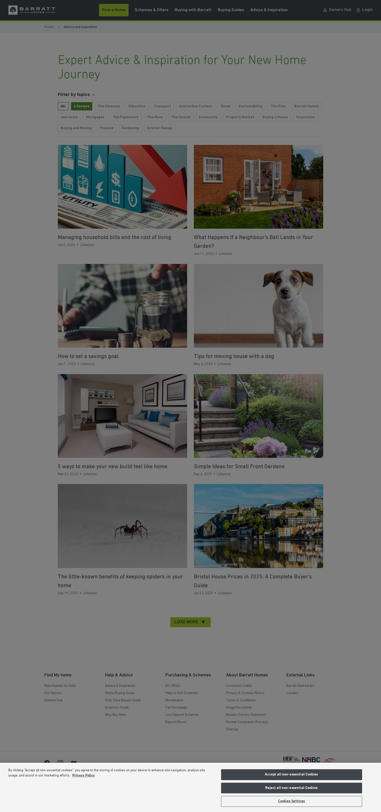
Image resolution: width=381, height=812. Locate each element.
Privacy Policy (83, 775)
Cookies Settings (291, 801)
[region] (190, 787)
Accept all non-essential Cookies (291, 774)
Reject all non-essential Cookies (291, 788)
